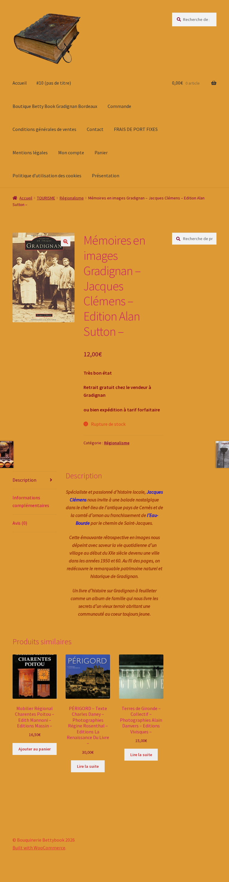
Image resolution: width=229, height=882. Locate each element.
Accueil (20, 83)
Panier (101, 152)
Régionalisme (72, 198)
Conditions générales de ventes (44, 129)
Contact (95, 129)
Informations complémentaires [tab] (31, 501)
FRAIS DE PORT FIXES (136, 129)
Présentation (105, 175)
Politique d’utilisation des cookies (47, 175)
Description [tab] (24, 480)
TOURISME (46, 198)
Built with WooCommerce (39, 848)
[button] (65, 241)
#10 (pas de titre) (53, 83)
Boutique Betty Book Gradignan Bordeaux (55, 106)
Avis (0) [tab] (20, 523)
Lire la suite (88, 766)
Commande (119, 106)
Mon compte (71, 152)
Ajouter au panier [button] (34, 749)
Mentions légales (30, 152)
